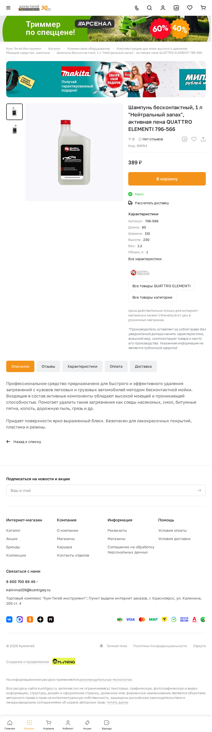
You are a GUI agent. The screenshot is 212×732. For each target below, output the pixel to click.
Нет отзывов (152, 139)
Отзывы (48, 366)
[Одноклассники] (30, 619)
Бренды (13, 547)
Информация (120, 519)
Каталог (13, 530)
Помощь (166, 519)
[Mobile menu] (8, 7)
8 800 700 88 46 (20, 581)
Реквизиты (117, 530)
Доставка (143, 366)
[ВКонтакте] (9, 619)
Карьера (64, 547)
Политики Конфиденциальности (160, 646)
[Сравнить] (184, 139)
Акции (12, 538)
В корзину (167, 178)
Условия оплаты (172, 530)
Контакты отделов (73, 555)
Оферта (199, 646)
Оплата (116, 366)
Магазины (66, 538)
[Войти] (162, 7)
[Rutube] (51, 619)
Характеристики (82, 366)
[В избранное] (193, 139)
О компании (67, 530)
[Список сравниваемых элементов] (176, 7)
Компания (67, 519)
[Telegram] (20, 619)
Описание (20, 366)
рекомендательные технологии (105, 679)
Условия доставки (174, 538)
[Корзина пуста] (203, 7)
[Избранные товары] (189, 7)
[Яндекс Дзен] (40, 619)
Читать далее (117, 702)
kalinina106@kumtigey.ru (28, 590)
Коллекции (16, 555)
